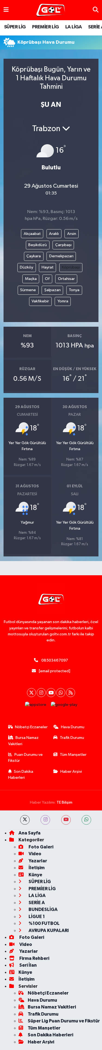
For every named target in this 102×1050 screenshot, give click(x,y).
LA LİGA (73, 27)
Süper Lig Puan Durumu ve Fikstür (64, 1021)
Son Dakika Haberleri (20, 774)
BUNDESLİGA (43, 909)
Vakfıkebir (40, 301)
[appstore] (35, 706)
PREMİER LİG (45, 27)
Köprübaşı (71, 267)
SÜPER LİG (15, 27)
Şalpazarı (52, 290)
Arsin (71, 234)
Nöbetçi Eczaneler (31, 727)
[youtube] (66, 820)
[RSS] (70, 692)
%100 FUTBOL (44, 923)
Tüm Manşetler (73, 755)
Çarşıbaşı (63, 245)
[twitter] (25, 820)
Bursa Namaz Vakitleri (23, 741)
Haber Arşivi (71, 771)
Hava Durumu (72, 727)
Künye (35, 874)
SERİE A (36, 902)
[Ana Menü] (6, 10)
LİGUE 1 (36, 916)
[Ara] (95, 10)
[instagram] (45, 820)
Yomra (62, 301)
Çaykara (33, 256)
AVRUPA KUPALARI (48, 930)
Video (34, 853)
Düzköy (26, 267)
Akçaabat (32, 234)
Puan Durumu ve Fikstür (25, 758)
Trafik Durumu (72, 738)
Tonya (74, 290)
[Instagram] (41, 692)
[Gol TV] (50, 10)
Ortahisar (66, 279)
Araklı (54, 234)
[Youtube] (51, 692)
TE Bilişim (64, 802)
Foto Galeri (40, 847)
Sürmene (28, 290)
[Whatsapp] (60, 692)
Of (47, 279)
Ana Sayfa (29, 833)
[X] (31, 692)
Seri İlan (27, 965)
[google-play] (64, 706)
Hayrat (48, 267)
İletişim (36, 867)
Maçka (31, 279)
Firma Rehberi (33, 958)
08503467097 (54, 660)
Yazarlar (37, 861)
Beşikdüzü (37, 245)
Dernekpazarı (61, 256)
